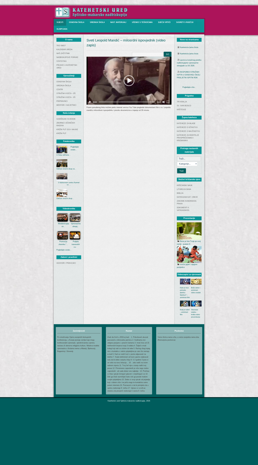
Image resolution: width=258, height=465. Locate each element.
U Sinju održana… (63, 155)
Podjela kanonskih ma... (76, 244)
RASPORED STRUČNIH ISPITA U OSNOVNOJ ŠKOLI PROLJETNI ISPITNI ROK (188, 75)
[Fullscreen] (168, 102)
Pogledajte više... (189, 87)
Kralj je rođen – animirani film (185, 312)
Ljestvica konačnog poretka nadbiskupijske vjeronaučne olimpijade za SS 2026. (189, 63)
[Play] (90, 102)
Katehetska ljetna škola (189, 47)
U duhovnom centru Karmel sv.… (68, 184)
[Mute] (163, 102)
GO (167, 54)
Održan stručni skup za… (66, 169)
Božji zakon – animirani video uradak (196, 290)
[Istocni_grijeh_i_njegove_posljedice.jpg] (189, 254)
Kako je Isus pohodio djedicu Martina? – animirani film (185, 292)
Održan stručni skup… (65, 198)
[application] (129, 81)
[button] (129, 80)
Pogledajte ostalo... (63, 250)
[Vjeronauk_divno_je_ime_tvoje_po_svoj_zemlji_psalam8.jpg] (189, 231)
